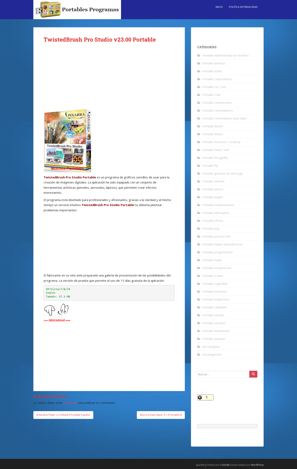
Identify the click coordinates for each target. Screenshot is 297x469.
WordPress (257, 465)
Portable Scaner (212, 276)
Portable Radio (212, 260)
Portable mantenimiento (218, 205)
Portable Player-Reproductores (222, 244)
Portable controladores (217, 110)
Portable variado (213, 315)
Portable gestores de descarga (222, 173)
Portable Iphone (212, 189)
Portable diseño (212, 126)
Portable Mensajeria (215, 213)
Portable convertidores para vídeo (224, 118)
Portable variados (213, 323)
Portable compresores (217, 103)
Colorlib (225, 465)
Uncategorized (211, 354)
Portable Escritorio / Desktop (221, 142)
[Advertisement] (109, 79)
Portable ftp (210, 166)
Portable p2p (210, 228)
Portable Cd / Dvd (214, 87)
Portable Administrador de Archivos (225, 55)
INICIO (219, 7)
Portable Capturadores (217, 79)
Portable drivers (212, 134)
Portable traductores (216, 299)
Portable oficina (212, 221)
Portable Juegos (212, 197)
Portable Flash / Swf (215, 150)
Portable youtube (213, 339)
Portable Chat (211, 95)
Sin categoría (210, 347)
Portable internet (213, 181)
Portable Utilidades (214, 307)
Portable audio (212, 71)
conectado (70, 403)
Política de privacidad (243, 7)
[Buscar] (253, 374)
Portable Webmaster (216, 331)
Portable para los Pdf (216, 236)
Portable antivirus (213, 63)
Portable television (214, 291)
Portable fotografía (214, 158)
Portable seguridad (214, 284)
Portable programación (217, 252)
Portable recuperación (216, 268)
